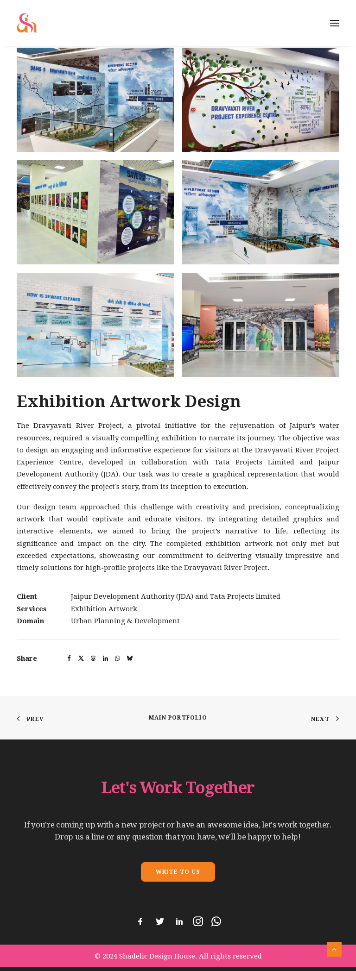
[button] (95, 100)
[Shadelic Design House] (27, 23)
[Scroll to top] (334, 949)
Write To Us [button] (178, 872)
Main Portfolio (178, 717)
